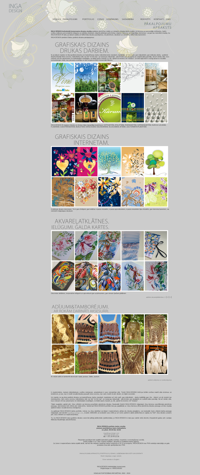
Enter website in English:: (111, 459)
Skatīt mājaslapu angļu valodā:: (111, 456)
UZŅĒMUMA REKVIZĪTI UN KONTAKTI (130, 453)
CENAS (112, 453)
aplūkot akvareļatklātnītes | (155, 297)
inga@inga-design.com (75, 413)
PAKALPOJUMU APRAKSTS (89, 453)
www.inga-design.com (111, 435)
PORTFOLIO (104, 453)
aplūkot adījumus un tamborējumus (160, 380)
